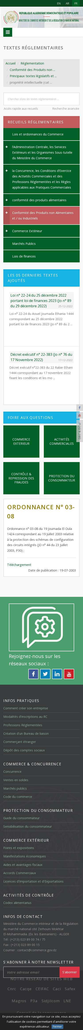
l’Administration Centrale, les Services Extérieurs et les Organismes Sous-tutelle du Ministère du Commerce (42, 152)
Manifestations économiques (24, 856)
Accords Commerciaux (19, 873)
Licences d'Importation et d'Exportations (33, 881)
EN (59, 3)
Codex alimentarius (17, 903)
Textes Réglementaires (33, 48)
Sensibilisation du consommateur (27, 826)
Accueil (10, 63)
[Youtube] (79, 415)
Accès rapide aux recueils (21, 109)
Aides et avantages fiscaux (22, 865)
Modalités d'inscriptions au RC (25, 716)
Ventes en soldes (15, 780)
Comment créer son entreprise (25, 708)
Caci (57, 988)
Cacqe (26, 988)
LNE (67, 1000)
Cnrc (12, 988)
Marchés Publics (24, 243)
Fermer (57, 1026)
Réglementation (32, 63)
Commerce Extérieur (27, 231)
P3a (34, 1000)
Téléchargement (19, 565)
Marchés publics (15, 788)
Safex (70, 988)
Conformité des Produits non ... (32, 70)
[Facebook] (79, 407)
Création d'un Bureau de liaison (26, 733)
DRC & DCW (80, 430)
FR (75, 3)
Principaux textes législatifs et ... (33, 76)
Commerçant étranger (19, 742)
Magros (19, 1000)
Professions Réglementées (22, 725)
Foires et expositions (18, 848)
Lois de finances (24, 256)
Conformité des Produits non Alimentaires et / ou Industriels (42, 215)
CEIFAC (42, 988)
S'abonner (69, 972)
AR (67, 3)
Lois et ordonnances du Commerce (38, 134)
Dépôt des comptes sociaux (24, 750)
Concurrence (12, 771)
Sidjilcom (51, 1000)
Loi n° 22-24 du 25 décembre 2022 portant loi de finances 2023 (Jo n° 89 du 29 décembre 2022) (40, 300)
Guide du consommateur (21, 818)
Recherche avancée (65, 109)
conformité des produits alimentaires (39, 200)
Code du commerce (17, 797)
